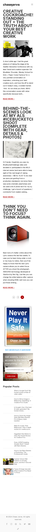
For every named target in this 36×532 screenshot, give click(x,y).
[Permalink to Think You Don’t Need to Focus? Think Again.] (18, 234)
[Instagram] (11, 524)
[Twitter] (25, 524)
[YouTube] (29, 524)
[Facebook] (7, 524)
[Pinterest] (16, 524)
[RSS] (20, 524)
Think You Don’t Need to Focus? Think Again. (17, 212)
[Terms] (18, 529)
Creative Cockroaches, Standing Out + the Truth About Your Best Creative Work (19, 24)
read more (8, 99)
